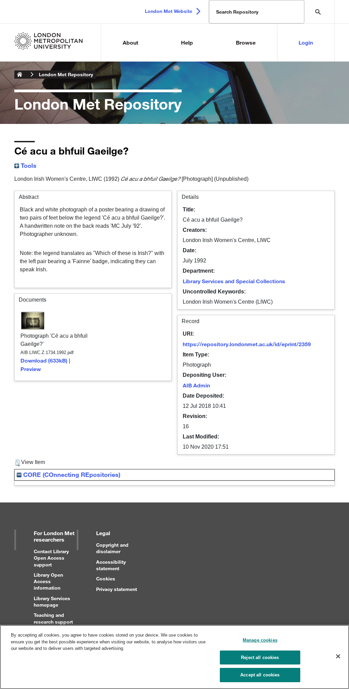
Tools (27, 165)
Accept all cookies (259, 674)
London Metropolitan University (19, 74)
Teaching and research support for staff (53, 621)
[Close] (338, 656)
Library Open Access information (48, 581)
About (130, 42)
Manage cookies (260, 640)
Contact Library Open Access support (51, 557)
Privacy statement (116, 589)
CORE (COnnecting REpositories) (70, 474)
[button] (17, 463)
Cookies (105, 578)
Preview (30, 369)
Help (187, 42)
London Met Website (168, 11)
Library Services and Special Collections (234, 281)
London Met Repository (66, 74)
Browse (246, 42)
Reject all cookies (260, 657)
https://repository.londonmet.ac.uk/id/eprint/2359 (247, 344)
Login (306, 42)
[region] (174, 657)
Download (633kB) (43, 360)
